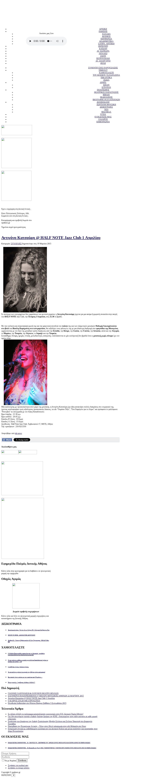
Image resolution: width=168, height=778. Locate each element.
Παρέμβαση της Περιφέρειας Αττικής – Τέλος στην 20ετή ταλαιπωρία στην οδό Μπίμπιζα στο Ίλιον (47, 726)
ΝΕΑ (106, 109)
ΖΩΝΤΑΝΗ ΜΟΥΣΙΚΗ (106, 104)
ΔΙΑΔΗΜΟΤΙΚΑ (106, 41)
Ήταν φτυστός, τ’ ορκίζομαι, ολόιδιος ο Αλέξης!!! (21, 682)
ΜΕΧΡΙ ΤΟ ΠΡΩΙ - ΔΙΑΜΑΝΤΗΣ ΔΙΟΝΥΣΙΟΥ (21, 635)
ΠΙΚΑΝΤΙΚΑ (106, 77)
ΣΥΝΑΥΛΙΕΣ (16, 244)
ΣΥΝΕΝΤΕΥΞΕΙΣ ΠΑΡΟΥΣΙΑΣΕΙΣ (103, 68)
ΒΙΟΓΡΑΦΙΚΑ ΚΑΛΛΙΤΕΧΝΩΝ (106, 100)
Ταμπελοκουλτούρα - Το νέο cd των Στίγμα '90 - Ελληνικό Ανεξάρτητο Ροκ (28, 630)
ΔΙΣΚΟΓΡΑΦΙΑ (106, 107)
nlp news (18, 433)
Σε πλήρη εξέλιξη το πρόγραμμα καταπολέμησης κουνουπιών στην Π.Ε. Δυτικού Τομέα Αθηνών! (45, 714)
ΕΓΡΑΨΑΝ (106, 87)
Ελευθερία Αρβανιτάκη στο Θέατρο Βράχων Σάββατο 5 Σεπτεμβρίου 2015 (37, 703)
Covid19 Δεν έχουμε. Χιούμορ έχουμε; (18, 667)
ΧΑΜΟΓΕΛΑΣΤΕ (106, 73)
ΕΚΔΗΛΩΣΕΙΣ (106, 97)
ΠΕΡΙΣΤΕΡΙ (103, 46)
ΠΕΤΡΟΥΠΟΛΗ (103, 58)
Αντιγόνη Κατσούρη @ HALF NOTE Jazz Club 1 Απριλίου (50, 237)
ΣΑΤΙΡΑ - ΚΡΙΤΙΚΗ (106, 44)
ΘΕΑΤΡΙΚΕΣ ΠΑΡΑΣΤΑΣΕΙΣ (106, 92)
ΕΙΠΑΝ (106, 85)
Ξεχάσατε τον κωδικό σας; (18, 765)
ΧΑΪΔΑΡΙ (103, 48)
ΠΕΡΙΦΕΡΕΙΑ (106, 39)
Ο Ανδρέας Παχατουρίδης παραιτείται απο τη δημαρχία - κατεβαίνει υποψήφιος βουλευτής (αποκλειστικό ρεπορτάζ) (26, 654)
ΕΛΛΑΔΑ (106, 34)
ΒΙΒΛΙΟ (106, 95)
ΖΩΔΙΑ (106, 80)
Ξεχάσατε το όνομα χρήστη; (19, 768)
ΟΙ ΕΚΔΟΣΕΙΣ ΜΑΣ (103, 117)
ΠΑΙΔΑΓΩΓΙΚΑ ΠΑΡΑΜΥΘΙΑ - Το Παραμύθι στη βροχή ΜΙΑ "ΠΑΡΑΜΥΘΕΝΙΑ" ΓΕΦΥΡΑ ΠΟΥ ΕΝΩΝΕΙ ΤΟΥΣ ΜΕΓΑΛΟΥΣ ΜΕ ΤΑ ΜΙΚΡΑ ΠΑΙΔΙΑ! (52, 748)
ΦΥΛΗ (103, 63)
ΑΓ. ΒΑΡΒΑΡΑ (103, 51)
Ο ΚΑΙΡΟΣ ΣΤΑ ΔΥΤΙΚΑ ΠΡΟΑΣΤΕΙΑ (24, 701)
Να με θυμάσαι (11, 761)
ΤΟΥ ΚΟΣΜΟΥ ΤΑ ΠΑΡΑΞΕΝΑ (106, 75)
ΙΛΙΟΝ (103, 56)
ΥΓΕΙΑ (103, 114)
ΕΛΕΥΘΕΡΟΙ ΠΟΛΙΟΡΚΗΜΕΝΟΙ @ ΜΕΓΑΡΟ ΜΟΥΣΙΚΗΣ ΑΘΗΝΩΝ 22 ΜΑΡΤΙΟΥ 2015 (46, 696)
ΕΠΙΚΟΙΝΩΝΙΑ (103, 122)
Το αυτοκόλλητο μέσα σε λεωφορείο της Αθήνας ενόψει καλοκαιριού (26, 672)
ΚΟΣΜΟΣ (106, 36)
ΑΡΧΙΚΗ (103, 29)
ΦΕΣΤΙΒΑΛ (106, 112)
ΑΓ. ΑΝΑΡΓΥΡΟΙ (103, 61)
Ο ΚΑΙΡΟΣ (103, 119)
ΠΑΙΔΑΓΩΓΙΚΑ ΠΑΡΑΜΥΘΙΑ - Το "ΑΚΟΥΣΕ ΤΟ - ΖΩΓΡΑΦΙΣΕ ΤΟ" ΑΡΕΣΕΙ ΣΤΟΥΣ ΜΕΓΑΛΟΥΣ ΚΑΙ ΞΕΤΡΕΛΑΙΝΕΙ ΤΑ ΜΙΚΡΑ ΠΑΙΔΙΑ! (49, 742)
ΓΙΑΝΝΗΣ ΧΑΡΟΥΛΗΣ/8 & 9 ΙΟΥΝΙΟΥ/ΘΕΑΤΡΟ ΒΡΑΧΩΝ (33, 693)
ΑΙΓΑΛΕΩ (103, 53)
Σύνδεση (22, 760)
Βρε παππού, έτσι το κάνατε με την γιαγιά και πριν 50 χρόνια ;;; (25, 677)
